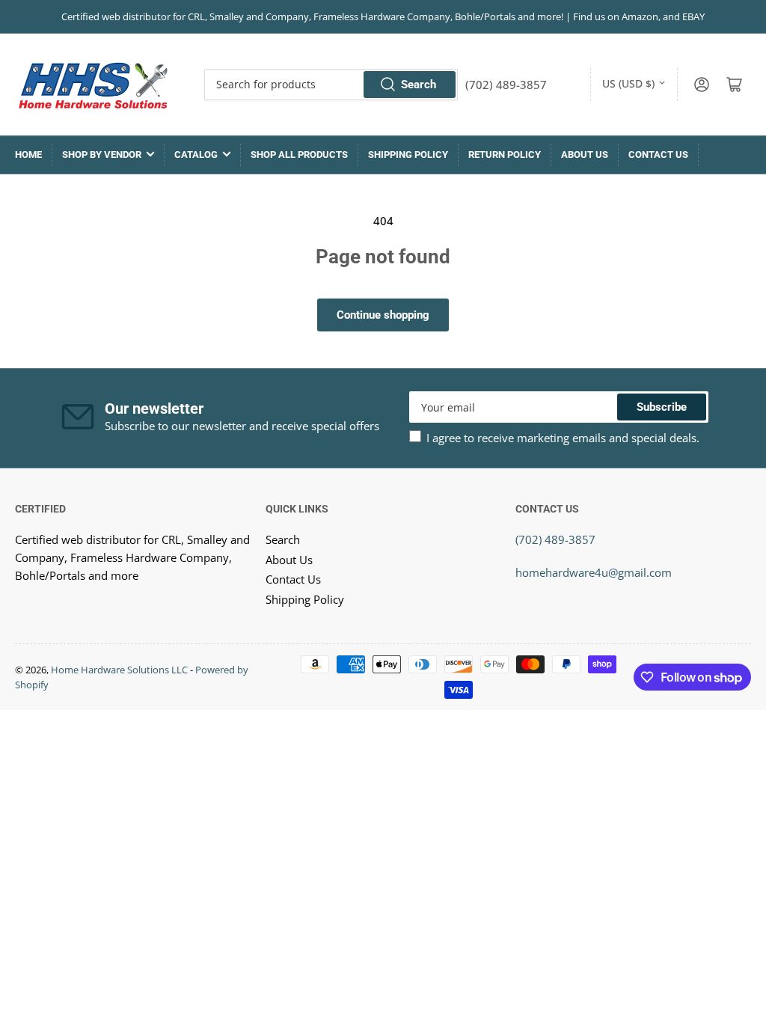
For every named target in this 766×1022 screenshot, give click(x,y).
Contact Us (658, 154)
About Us (584, 154)
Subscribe (662, 407)
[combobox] (331, 84)
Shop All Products (299, 154)
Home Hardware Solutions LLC (119, 669)
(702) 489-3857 (555, 539)
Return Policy (504, 154)
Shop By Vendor (101, 154)
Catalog (196, 154)
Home (28, 154)
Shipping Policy (408, 154)
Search (418, 84)
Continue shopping (383, 315)
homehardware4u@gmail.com (593, 572)
